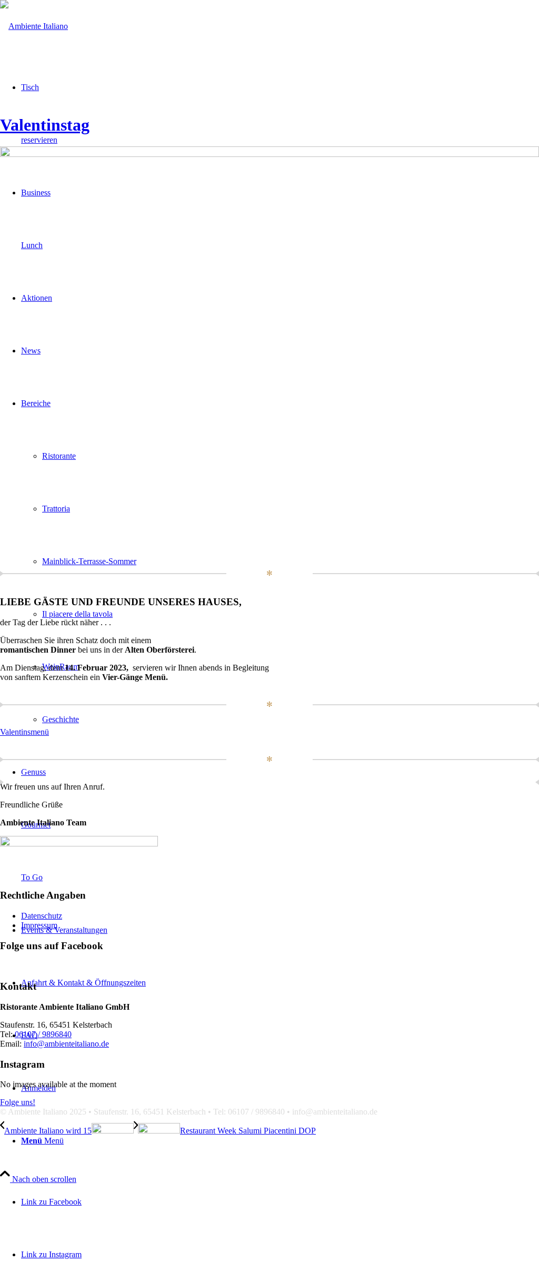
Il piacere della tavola (77, 613)
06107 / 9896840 (43, 1034)
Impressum (39, 925)
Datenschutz (41, 915)
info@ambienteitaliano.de (66, 1043)
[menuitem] (280, 1141)
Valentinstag (44, 124)
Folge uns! (17, 1102)
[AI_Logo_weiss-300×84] (34, 26)
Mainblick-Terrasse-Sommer (89, 561)
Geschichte (60, 719)
